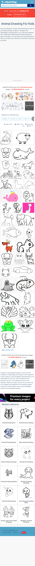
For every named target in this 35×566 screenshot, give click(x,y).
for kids (12, 119)
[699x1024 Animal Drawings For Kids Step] (6, 138)
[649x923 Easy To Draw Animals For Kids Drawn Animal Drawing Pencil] (29, 259)
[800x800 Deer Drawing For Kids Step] (8, 246)
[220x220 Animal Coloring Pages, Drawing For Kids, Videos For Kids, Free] (28, 208)
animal (4, 119)
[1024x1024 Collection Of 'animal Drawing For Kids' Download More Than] (6, 165)
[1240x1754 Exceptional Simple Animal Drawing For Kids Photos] (6, 153)
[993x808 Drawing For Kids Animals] (25, 246)
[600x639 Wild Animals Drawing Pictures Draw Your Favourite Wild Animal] (28, 196)
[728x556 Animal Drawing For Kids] (10, 299)
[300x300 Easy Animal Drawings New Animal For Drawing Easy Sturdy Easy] (7, 259)
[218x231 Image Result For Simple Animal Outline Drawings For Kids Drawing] (29, 185)
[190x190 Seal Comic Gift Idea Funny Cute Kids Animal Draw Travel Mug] (8, 285)
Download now (19, 14)
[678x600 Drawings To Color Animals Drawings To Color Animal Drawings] (28, 175)
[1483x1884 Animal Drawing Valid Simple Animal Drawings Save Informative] (16, 165)
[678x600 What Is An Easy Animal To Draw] (9, 341)
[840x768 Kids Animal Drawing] (25, 326)
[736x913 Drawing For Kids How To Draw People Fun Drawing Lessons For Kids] (18, 175)
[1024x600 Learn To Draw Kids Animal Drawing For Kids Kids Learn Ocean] (23, 272)
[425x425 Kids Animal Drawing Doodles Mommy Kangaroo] (6, 208)
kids (25, 119)
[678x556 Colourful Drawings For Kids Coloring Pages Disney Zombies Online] (7, 175)
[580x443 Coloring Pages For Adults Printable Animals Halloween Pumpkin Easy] (27, 165)
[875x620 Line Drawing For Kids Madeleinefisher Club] (23, 138)
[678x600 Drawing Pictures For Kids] (26, 312)
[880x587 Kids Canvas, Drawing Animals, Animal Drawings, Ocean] (11, 196)
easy (19, 119)
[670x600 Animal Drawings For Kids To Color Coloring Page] (8, 220)
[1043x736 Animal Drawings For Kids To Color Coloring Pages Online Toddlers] (23, 153)
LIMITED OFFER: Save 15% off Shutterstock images (17, 355)
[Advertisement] (17, 61)
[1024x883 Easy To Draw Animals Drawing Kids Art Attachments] (7, 185)
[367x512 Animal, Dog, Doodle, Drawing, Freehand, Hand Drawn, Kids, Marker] (17, 208)
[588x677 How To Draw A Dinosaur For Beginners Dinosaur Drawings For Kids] (18, 185)
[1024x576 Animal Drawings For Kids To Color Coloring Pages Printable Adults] (12, 233)
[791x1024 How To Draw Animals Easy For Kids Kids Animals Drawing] (6, 272)
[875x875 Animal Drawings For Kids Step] (27, 299)
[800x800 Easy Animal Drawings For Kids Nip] (8, 326)
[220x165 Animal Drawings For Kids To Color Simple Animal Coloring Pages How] (9, 312)
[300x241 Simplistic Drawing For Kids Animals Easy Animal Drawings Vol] (25, 285)
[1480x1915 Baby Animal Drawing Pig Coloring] (29, 233)
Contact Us (16, 532)
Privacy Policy (7, 532)
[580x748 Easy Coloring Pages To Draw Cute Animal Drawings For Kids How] (19, 259)
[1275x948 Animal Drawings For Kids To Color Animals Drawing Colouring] (25, 220)
